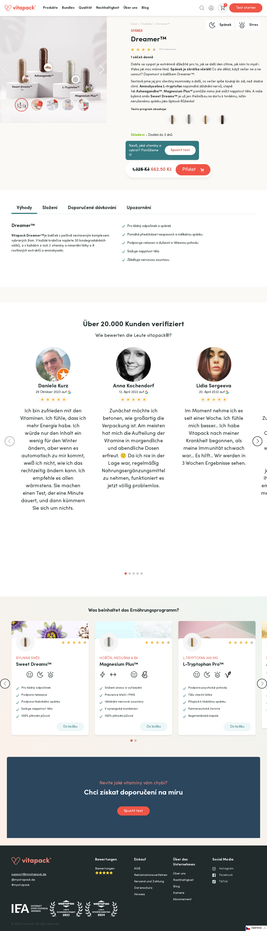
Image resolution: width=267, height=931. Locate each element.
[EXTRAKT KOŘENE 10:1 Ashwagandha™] (222, 119)
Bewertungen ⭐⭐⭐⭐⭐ (105, 871)
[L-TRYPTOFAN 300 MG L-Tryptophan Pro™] (205, 119)
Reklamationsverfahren (150, 875)
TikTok (223, 881)
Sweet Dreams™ (34, 664)
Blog (176, 886)
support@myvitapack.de (28, 874)
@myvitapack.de (23, 880)
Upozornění (139, 208)
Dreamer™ (163, 24)
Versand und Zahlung (149, 881)
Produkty (146, 24)
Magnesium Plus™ (118, 664)
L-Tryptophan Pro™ (203, 664)
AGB (137, 868)
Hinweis (139, 894)
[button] (202, 7)
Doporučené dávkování (92, 208)
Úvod (134, 24)
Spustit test (180, 150)
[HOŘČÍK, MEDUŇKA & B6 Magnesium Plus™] (189, 119)
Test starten (246, 8)
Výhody (24, 208)
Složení (49, 208)
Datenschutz (143, 888)
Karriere (178, 893)
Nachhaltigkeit (183, 880)
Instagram (226, 868)
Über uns (179, 873)
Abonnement (182, 899)
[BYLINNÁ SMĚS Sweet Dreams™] (172, 119)
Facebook (226, 875)
